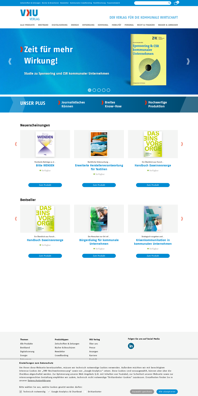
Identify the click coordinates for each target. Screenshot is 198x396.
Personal (129, 25)
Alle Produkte (27, 25)
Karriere (93, 355)
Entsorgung (88, 25)
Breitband (43, 25)
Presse (92, 348)
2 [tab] (94, 90)
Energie (75, 25)
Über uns (93, 344)
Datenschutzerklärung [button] (39, 381)
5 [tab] (108, 90)
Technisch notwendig (34, 392)
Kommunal (103, 25)
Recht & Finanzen (146, 25)
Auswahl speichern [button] (142, 392)
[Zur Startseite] (29, 14)
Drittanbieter (95, 392)
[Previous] (10, 61)
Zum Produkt (45, 185)
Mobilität (116, 25)
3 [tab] (99, 90)
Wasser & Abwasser (168, 25)
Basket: (176, 2)
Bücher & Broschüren (50, 3)
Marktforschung (99, 3)
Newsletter (64, 3)
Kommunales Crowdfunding (81, 3)
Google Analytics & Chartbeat (66, 392)
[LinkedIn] (131, 346)
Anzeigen (93, 351)
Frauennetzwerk (113, 3)
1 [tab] (89, 90)
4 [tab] (103, 90)
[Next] (188, 61)
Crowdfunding (61, 355)
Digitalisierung (59, 25)
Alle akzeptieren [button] (167, 392)
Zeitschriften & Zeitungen (30, 3)
